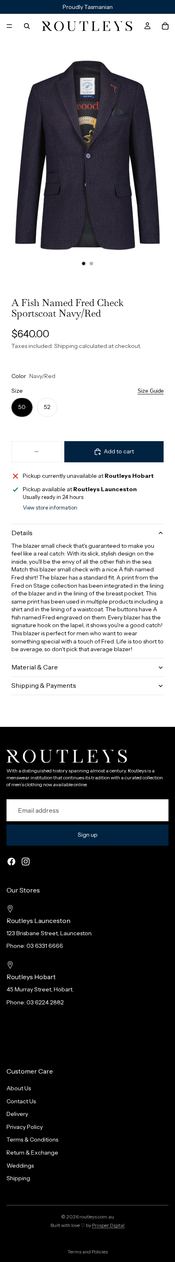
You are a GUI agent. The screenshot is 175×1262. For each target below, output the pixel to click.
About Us (19, 1088)
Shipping (18, 1178)
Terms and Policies (88, 1252)
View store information (50, 507)
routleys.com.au (96, 1217)
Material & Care (34, 667)
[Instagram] (26, 861)
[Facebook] (11, 861)
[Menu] (9, 26)
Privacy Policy (25, 1126)
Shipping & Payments (43, 685)
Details (22, 533)
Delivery (17, 1114)
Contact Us (21, 1101)
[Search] (27, 26)
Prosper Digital (108, 1225)
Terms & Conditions (32, 1139)
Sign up (88, 834)
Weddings (20, 1165)
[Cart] (165, 26)
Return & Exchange (32, 1152)
